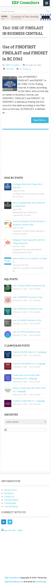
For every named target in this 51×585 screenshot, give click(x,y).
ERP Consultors (13, 64)
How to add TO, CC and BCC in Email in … (30, 260)
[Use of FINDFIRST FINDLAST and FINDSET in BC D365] (9, 83)
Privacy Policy (10, 490)
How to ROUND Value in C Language (30, 352)
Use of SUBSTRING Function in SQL (29, 285)
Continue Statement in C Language (29, 400)
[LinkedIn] (3, 521)
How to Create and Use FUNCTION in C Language (29, 390)
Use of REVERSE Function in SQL (28, 297)
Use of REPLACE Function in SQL (28, 308)
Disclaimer (9, 493)
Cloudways (41, 581)
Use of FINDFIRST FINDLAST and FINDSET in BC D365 (25, 53)
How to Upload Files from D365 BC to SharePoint (29, 204)
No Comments (25, 68)
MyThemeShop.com (14, 581)
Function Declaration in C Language (29, 363)
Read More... (39, 120)
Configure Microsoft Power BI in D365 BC (27, 186)
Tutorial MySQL (11, 506)
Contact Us (9, 496)
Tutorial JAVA (10, 503)
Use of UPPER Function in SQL (27, 331)
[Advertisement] (25, 154)
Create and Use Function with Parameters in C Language (26, 377)
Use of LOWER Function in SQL (27, 320)
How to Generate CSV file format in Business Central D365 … (29, 223)
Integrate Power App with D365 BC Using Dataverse (29, 242)
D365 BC (10, 68)
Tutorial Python (11, 499)
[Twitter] (10, 521)
